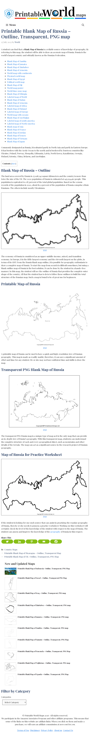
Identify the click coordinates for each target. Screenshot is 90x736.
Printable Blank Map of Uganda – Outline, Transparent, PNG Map (43, 674)
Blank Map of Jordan (16, 132)
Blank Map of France (16, 129)
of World (23, 97)
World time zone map (17, 91)
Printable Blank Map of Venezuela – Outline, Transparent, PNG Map (44, 651)
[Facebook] (56, 541)
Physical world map (16, 76)
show (14, 163)
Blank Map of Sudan (16, 100)
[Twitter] (7, 541)
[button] (83, 24)
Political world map (15, 82)
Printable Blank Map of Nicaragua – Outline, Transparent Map (32, 553)
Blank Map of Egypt (16, 79)
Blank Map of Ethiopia (17, 94)
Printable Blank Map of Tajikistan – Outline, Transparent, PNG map (44, 663)
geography (55, 531)
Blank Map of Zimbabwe (18, 67)
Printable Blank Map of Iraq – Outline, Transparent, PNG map (42, 593)
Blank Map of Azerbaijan (18, 117)
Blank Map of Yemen (16, 135)
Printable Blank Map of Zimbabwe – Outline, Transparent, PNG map (44, 605)
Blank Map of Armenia (17, 70)
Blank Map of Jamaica (17, 64)
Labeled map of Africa (17, 105)
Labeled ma (12, 97)
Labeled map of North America (21, 123)
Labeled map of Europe (17, 111)
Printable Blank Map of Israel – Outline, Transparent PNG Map (42, 578)
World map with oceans (17, 114)
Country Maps (10, 549)
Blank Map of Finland (17, 109)
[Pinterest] (32, 541)
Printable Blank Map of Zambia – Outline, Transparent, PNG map (43, 628)
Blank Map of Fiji (14, 85)
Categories (6, 697)
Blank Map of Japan (16, 141)
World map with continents (19, 73)
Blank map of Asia (15, 126)
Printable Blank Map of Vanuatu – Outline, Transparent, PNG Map (43, 640)
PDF (45, 250)
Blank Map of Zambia (16, 61)
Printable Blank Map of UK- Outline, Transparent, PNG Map (31, 556)
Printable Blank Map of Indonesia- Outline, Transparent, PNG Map (44, 568)
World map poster (15, 88)
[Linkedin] (19, 541)
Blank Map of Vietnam (17, 138)
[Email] (44, 541)
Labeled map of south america (21, 120)
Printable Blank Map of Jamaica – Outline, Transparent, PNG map (43, 617)
